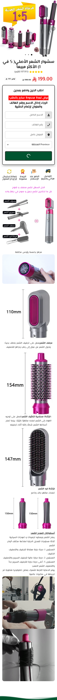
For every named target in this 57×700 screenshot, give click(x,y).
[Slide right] (4, 28)
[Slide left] (53, 28)
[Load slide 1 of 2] (28, 54)
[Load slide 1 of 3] (25, 54)
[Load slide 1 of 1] (31, 54)
